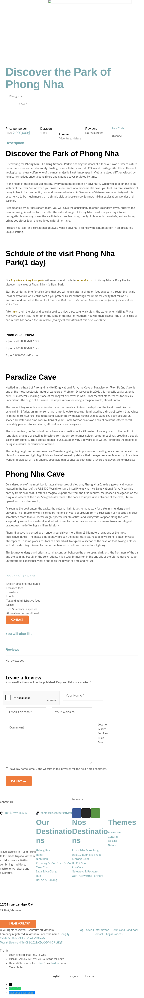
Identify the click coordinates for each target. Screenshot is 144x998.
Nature (77, 138)
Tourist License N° (11, 942)
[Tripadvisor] (95, 813)
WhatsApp (15, 988)
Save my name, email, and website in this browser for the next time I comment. (58, 769)
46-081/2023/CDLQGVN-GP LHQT (42, 942)
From (9, 133)
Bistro (39, 963)
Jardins (55, 963)
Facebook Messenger (22, 992)
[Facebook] (76, 813)
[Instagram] (86, 813)
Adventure (65, 138)
